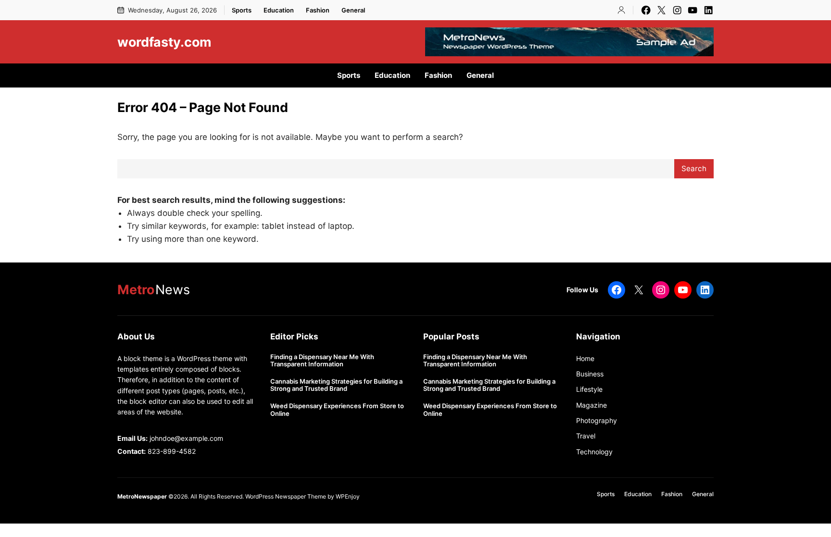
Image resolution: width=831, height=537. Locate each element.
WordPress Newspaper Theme (285, 496)
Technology (594, 452)
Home (585, 358)
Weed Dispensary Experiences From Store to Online (337, 409)
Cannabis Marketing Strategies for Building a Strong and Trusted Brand (336, 385)
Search (693, 168)
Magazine (591, 405)
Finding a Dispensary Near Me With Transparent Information (322, 360)
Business (590, 374)
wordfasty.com (164, 42)
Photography (596, 420)
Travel (585, 436)
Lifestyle (589, 389)
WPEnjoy (348, 496)
